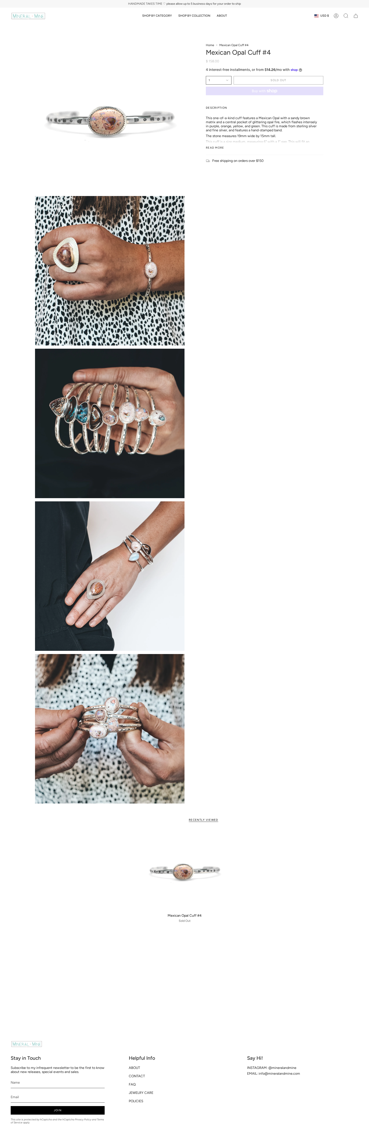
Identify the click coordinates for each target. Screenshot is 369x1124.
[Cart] (356, 15)
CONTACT (137, 1076)
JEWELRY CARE (141, 1093)
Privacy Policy (83, 1119)
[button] (157, 16)
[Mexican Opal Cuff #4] (185, 870)
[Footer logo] (27, 1044)
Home (210, 45)
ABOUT (134, 1068)
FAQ (132, 1084)
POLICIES (136, 1101)
